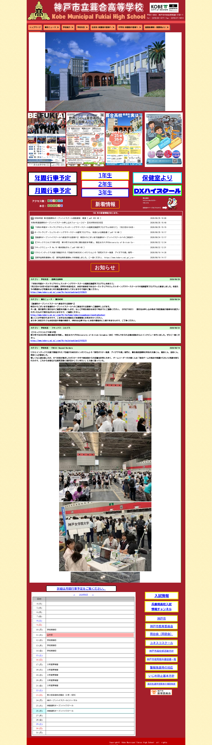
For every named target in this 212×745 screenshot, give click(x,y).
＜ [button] (74, 594)
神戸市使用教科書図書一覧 (161, 659)
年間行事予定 (52, 177)
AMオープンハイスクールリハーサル (62, 700)
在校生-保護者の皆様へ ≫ (103, 27)
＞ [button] (93, 594)
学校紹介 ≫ (68, 27)
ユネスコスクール (161, 642)
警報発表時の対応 (161, 667)
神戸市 (161, 618)
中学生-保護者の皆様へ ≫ (129, 27)
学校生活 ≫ (82, 27)
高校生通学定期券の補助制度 (161, 684)
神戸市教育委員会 (161, 626)
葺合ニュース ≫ (52, 27)
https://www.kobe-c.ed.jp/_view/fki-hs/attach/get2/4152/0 (59, 341)
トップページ (35, 27)
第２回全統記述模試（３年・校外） (62, 695)
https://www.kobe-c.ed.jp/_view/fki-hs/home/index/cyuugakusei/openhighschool (68, 315)
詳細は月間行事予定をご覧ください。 (81, 588)
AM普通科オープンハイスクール (60, 706)
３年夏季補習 (52, 664)
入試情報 (161, 595)
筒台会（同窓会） (161, 633)
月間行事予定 (53, 190)
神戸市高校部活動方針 (161, 651)
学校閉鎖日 (51, 630)
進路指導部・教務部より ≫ (157, 27)
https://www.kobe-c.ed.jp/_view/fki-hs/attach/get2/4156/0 (59, 292)
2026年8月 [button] (83, 594)
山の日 (50, 635)
